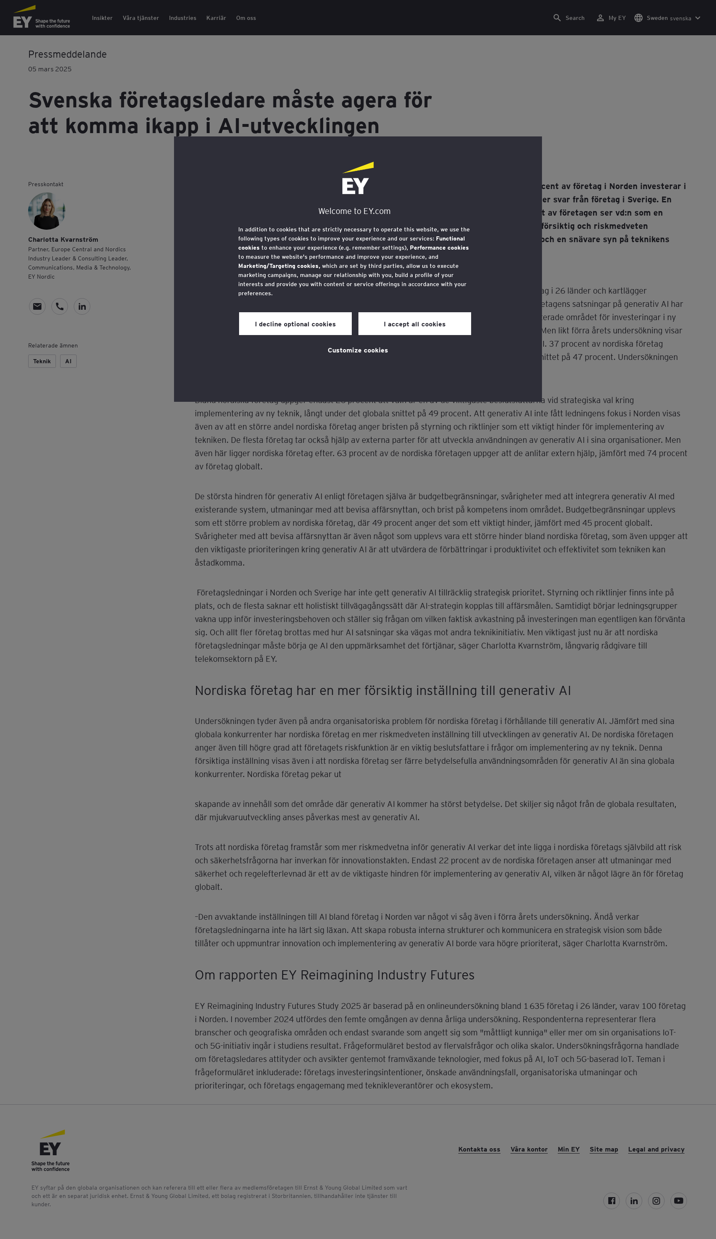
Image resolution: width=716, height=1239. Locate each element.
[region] (358, 269)
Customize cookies (358, 349)
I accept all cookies (415, 323)
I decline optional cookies (295, 323)
